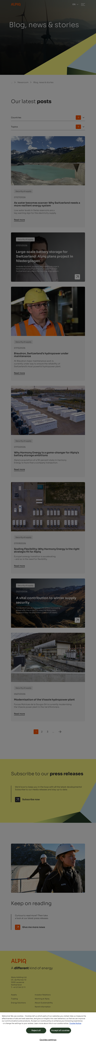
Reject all (36, 1030)
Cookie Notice (75, 1023)
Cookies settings (48, 1040)
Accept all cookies (60, 1030)
